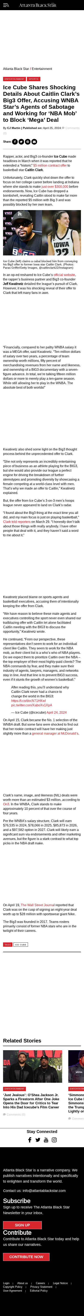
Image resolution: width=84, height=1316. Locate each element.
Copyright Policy (12, 1286)
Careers (40, 1283)
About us (22, 1283)
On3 (6, 804)
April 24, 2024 (56, 712)
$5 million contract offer (49, 165)
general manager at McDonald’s (55, 733)
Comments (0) (16, 1114)
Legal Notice (60, 1283)
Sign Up (22, 1225)
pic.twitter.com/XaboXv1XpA (31, 705)
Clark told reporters (17, 521)
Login (6, 1283)
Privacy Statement (41, 1286)
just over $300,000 (54, 186)
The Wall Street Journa (37, 905)
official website (64, 275)
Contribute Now (26, 1257)
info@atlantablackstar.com (44, 1191)
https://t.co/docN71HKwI (28, 700)
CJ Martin (13, 128)
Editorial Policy (39, 1290)
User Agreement (12, 1290)
